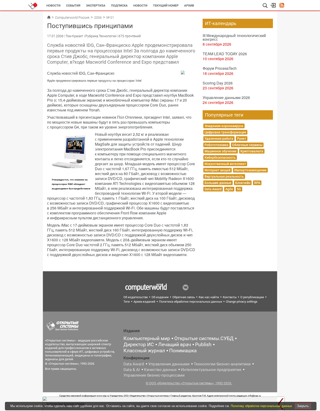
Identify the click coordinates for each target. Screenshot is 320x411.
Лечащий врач (174, 344)
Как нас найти (209, 297)
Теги (126, 301)
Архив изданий (144, 301)
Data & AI (131, 369)
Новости (53, 5)
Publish (203, 344)
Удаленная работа (219, 138)
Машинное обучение (221, 151)
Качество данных (160, 369)
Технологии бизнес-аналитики (222, 364)
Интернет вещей (218, 170)
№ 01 (110, 17)
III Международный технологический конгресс (234, 37)
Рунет (241, 138)
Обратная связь (183, 297)
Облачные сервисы (247, 145)
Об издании (160, 297)
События (73, 5)
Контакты (230, 297)
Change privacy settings (241, 301)
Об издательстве (135, 297)
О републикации (252, 297)
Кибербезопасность (220, 157)
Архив (189, 5)
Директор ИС (138, 344)
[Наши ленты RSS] (282, 6)
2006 (98, 17)
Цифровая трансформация (225, 132)
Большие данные (218, 183)
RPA (257, 183)
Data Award (213, 189)
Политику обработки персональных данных (262, 406)
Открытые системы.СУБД (204, 338)
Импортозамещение (250, 170)
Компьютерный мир (146, 338)
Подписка (119, 5)
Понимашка (183, 350)
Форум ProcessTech (220, 68)
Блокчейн (242, 183)
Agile (229, 189)
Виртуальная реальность (224, 176)
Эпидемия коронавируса (224, 126)
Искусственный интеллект (225, 164)
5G (239, 189)
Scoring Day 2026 (218, 83)
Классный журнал (144, 350)
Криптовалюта (251, 151)
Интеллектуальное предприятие (211, 369)
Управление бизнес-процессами (154, 375)
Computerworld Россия (72, 17)
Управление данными (169, 364)
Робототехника (216, 145)
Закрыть (303, 406)
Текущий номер (166, 5)
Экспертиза (95, 5)
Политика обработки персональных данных (190, 301)
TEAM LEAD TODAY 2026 (225, 53)
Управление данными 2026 (226, 97)
